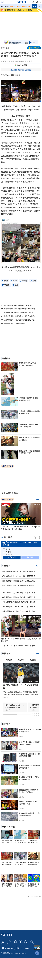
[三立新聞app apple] (8, 948)
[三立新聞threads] (32, 942)
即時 (7, 6)
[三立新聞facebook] (9, 942)
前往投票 (30, 557)
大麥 (27, 106)
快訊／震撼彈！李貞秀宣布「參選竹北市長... (19, 316)
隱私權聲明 (5, 953)
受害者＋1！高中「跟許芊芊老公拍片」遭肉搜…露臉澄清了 (21, 640)
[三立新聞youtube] (3, 942)
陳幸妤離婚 (26, 6)
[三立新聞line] (20, 942)
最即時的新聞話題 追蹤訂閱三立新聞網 (18, 305)
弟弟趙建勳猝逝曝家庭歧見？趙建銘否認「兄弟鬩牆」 (6, 842)
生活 (34, 6)
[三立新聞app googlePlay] (23, 948)
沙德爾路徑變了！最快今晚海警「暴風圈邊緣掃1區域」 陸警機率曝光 (20, 842)
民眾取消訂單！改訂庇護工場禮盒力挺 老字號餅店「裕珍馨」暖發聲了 (6, 863)
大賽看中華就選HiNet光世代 (14, 324)
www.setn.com (20, 953)
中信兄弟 (9, 660)
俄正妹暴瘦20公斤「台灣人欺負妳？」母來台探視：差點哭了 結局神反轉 (7, 885)
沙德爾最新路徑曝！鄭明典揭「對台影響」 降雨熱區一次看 (20, 863)
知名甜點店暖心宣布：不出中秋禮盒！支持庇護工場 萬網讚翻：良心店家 (20, 885)
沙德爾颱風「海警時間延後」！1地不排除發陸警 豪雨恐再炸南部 (33, 885)
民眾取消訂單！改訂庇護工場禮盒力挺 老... (19, 320)
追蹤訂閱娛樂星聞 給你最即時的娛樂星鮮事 (19, 309)
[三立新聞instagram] (15, 942)
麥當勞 (21, 120)
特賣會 (33, 136)
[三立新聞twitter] (26, 942)
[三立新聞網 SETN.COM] (2, 6)
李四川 (8, 552)
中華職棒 (33, 660)
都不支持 (9, 555)
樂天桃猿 (21, 660)
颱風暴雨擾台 (15, 6)
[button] (33, 2)
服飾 (35, 129)
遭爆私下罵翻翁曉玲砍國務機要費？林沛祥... (19, 312)
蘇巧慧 (8, 549)
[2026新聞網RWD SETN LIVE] (2, 2)
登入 (39, 2)
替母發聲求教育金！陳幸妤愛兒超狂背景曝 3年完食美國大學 (33, 863)
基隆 (9, 106)
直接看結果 (12, 557)
